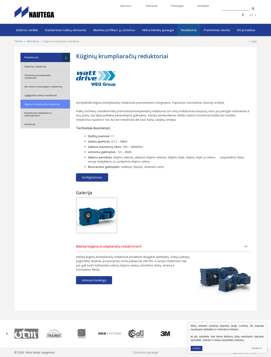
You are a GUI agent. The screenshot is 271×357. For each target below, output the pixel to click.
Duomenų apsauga (145, 352)
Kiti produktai (246, 30)
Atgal (254, 41)
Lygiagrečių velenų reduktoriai (40, 95)
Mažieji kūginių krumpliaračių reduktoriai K (108, 246)
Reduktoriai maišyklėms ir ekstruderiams (38, 114)
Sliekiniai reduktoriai (35, 66)
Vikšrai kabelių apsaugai (158, 30)
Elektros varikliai (27, 30)
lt (251, 15)
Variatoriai (29, 124)
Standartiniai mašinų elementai (65, 30)
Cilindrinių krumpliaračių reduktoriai (37, 76)
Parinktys (256, 348)
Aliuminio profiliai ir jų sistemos (114, 30)
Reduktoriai (188, 30)
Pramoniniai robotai (217, 30)
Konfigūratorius (92, 177)
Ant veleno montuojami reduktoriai (43, 86)
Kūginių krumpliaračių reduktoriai (42, 104)
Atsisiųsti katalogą (94, 280)
